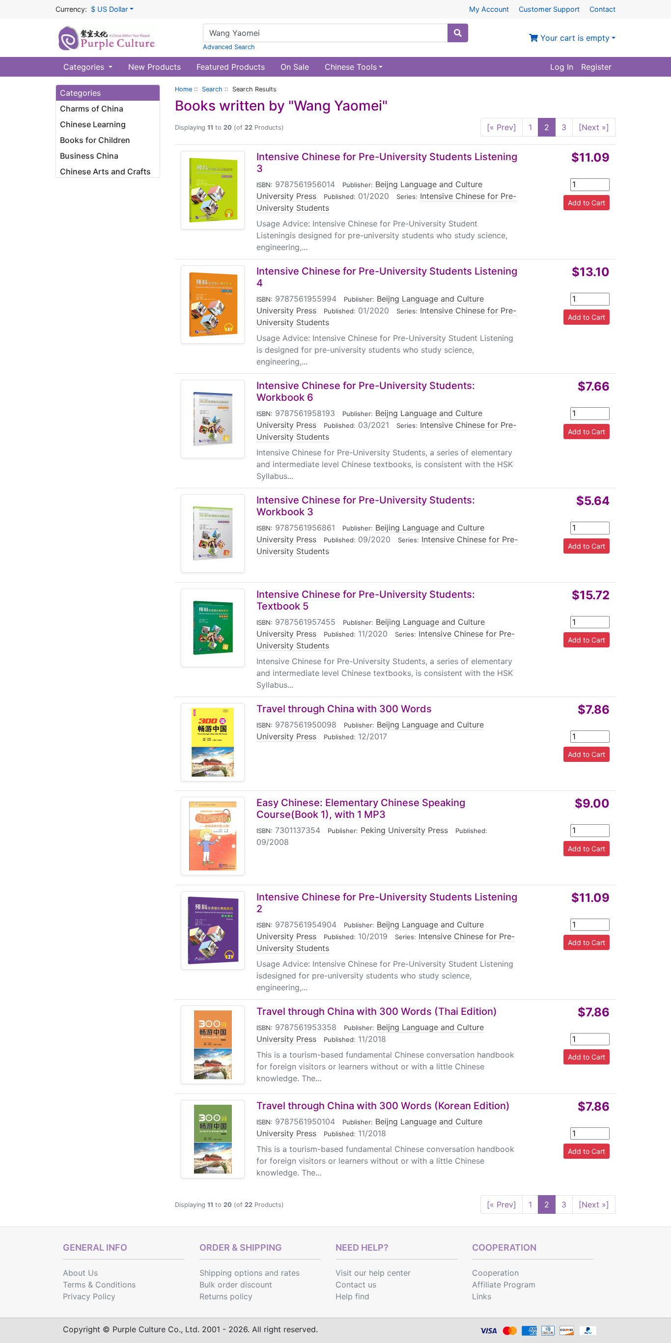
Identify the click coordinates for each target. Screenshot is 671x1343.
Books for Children (95, 140)
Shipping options (230, 1273)
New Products (154, 67)
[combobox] (325, 33)
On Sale (294, 67)
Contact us (356, 1284)
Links (481, 1296)
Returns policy (225, 1296)
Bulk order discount (235, 1284)
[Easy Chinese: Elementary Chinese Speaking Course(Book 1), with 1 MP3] (212, 836)
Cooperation (495, 1273)
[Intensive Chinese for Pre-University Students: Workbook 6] (213, 419)
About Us (80, 1273)
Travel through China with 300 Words (344, 709)
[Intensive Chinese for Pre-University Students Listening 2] (213, 930)
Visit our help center (373, 1273)
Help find (352, 1296)
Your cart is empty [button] (574, 38)
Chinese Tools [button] (351, 67)
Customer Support (549, 9)
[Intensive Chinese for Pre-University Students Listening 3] (213, 190)
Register (596, 67)
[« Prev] (501, 127)
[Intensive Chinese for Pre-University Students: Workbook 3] (213, 533)
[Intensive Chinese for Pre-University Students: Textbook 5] (213, 628)
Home (183, 89)
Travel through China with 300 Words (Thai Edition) (376, 1011)
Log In (561, 67)
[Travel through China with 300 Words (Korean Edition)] (213, 1139)
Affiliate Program (503, 1284)
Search (212, 89)
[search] (457, 33)
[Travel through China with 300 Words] (213, 742)
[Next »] (594, 127)
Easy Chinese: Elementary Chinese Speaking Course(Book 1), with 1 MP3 (360, 808)
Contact (602, 9)
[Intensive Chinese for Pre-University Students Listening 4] (213, 304)
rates (290, 1273)
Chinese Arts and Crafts (105, 171)
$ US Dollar (109, 9)
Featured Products (230, 67)
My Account (489, 9)
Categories (85, 67)
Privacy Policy (89, 1296)
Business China (89, 156)
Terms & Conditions (99, 1284)
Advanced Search (229, 47)
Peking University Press (404, 830)
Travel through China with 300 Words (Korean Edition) (383, 1106)
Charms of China (91, 108)
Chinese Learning (93, 124)
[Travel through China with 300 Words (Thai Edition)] (213, 1044)
